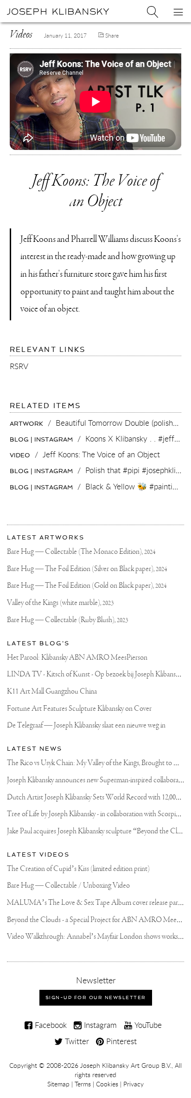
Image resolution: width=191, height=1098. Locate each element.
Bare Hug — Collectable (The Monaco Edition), (81, 551)
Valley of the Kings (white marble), (60, 602)
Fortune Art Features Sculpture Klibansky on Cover (79, 708)
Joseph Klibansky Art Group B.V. (126, 1065)
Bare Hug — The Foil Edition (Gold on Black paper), (86, 585)
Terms (83, 1084)
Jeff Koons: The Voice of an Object (95, 191)
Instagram (99, 1025)
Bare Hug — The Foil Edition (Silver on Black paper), (87, 569)
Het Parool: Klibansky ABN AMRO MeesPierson (77, 657)
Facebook (49, 1025)
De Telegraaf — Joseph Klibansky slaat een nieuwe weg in (86, 725)
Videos (21, 35)
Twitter (76, 1041)
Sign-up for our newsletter (95, 997)
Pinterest (120, 1041)
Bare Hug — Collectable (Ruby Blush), (67, 620)
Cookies (107, 1084)
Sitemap (58, 1084)
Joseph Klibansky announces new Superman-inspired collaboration (98, 780)
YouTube (147, 1025)
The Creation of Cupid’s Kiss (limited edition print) (78, 868)
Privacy (133, 1084)
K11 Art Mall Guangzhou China (52, 691)
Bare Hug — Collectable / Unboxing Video (68, 885)
